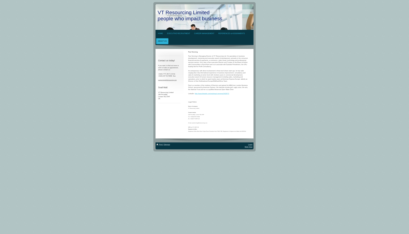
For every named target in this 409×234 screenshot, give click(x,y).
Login (250, 145)
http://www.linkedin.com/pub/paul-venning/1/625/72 (212, 93)
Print (160, 145)
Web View (248, 147)
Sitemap (167, 145)
